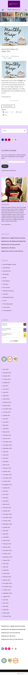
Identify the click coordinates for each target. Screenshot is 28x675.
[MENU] (2, 10)
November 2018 (7, 586)
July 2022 (5, 451)
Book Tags (6, 274)
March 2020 (6, 540)
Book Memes (6, 267)
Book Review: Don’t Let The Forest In (12, 251)
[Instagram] (6, 139)
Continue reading (7, 106)
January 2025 (6, 376)
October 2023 (7, 412)
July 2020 (5, 530)
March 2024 (6, 399)
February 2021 (7, 507)
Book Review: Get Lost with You (10, 244)
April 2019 (5, 570)
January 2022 (6, 471)
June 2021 (5, 494)
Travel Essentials (7, 304)
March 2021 (6, 504)
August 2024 (6, 382)
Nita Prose (4, 335)
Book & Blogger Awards (9, 264)
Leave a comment (7, 57)
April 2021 (5, 501)
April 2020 (6, 537)
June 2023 (6, 422)
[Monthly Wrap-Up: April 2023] (14, 45)
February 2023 (7, 435)
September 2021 (7, 484)
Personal (5, 294)
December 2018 (7, 583)
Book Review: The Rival (8, 248)
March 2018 (6, 613)
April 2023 (6, 428)
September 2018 (7, 593)
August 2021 (6, 488)
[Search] (24, 10)
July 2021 (5, 491)
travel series (6, 307)
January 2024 (6, 405)
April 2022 (6, 461)
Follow (5, 166)
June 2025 (6, 369)
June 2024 (6, 389)
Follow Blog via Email (8, 150)
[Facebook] (2, 139)
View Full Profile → (6, 224)
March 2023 (6, 432)
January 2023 (6, 438)
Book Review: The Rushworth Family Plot (13, 241)
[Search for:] (14, 131)
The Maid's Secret (7, 334)
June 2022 (6, 455)
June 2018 (5, 603)
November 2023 (7, 409)
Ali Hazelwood (5, 325)
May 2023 (5, 425)
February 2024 (7, 402)
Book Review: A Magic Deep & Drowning (13, 238)
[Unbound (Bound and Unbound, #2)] (25, 325)
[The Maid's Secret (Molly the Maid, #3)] (25, 337)
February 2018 (7, 616)
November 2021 (7, 478)
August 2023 (6, 415)
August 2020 (6, 527)
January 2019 (6, 580)
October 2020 (7, 520)
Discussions (6, 281)
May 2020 (5, 534)
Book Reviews (7, 271)
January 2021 (6, 511)
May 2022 (5, 458)
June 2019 (5, 563)
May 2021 (5, 497)
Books (4, 277)
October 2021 (6, 481)
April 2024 (6, 395)
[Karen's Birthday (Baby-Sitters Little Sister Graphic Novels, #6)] (25, 331)
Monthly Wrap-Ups (8, 291)
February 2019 (7, 576)
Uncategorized (7, 310)
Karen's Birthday (6, 329)
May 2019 (5, 567)
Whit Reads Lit (14, 10)
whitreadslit (15, 56)
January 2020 (6, 547)
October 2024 (7, 379)
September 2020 (7, 524)
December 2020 (7, 514)
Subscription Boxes (8, 297)
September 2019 (7, 557)
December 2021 (7, 474)
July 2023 (5, 418)
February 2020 (7, 544)
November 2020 (7, 517)
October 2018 (6, 590)
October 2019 (6, 553)
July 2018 (5, 600)
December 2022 (7, 441)
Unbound (4, 324)
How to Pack (6, 287)
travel (4, 300)
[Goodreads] (12, 139)
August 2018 (6, 596)
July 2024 (5, 386)
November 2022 (7, 445)
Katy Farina (5, 330)
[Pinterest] (9, 139)
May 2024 (5, 392)
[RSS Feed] (15, 139)
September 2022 (7, 448)
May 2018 (5, 606)
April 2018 (5, 609)
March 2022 (6, 465)
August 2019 (6, 560)
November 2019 (7, 550)
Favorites (5, 284)
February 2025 (7, 372)
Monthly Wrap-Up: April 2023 (9, 50)
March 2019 (6, 573)
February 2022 (7, 468)
